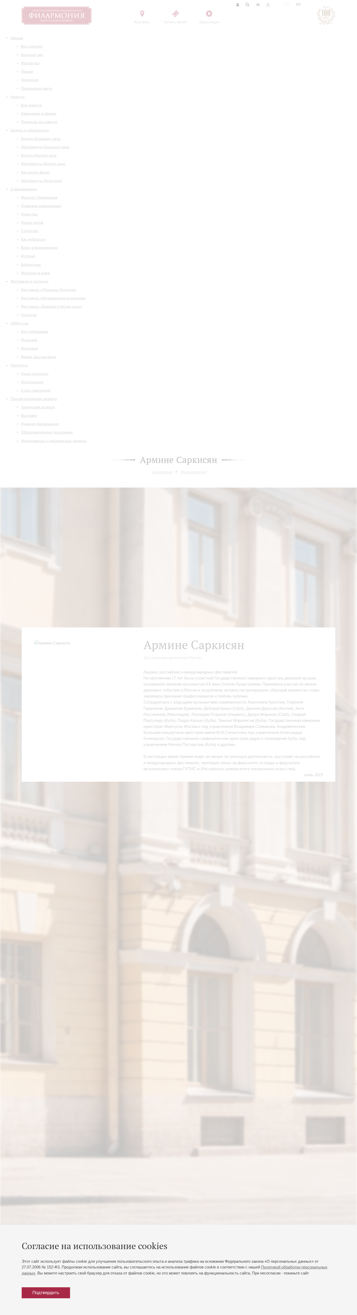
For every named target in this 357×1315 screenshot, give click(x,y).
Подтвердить (45, 1292)
